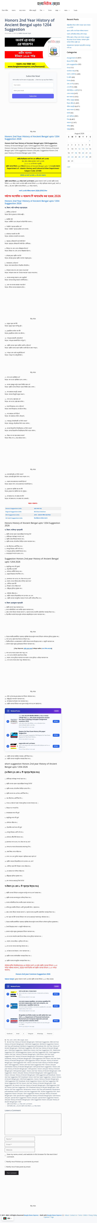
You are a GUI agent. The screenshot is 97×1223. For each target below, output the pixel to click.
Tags (52, 1217)
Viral (68, 67)
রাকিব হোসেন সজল (28, 648)
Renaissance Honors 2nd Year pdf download (38, 1089)
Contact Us (73, 1215)
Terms (80, 1215)
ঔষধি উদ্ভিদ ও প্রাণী (72, 90)
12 (79, 149)
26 (79, 157)
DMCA (85, 1215)
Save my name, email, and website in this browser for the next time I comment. (32, 1155)
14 (87, 149)
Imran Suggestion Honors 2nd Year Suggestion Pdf (42, 1081)
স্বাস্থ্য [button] (56, 10)
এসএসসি (69, 87)
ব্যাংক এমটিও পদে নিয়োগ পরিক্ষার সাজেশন (77, 30)
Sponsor (46, 1217)
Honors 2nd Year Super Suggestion (39, 1077)
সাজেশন (13, 10)
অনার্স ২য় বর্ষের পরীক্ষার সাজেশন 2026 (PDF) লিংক (33, 191)
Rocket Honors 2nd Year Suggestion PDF (27, 1091)
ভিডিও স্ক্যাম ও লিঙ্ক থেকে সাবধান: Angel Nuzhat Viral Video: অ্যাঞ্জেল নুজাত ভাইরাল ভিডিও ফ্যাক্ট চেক (78, 39)
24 (72, 157)
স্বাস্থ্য (68, 129)
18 (76, 153)
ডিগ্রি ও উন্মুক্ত (71, 100)
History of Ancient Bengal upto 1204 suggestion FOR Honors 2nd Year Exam (36, 1058)
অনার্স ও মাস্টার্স (13, 1040)
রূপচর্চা (68, 113)
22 (90, 153)
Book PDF (70, 61)
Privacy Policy (93, 1215)
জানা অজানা (70, 97)
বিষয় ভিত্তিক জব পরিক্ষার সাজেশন (40, 518)
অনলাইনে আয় (70, 71)
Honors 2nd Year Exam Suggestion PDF (32, 1065)
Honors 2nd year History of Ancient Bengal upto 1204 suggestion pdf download (30, 1075)
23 (69, 157)
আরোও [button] (65, 10)
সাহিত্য (69, 126)
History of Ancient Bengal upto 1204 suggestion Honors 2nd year (25, 1060)
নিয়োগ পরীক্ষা (5, 10)
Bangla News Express (31, 1215)
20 (83, 153)
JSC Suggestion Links (15, 518)
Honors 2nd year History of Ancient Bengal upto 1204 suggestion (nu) (35, 1073)
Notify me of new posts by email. (18, 1167)
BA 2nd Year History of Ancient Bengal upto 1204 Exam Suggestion (28, 1042)
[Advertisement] (33, 117)
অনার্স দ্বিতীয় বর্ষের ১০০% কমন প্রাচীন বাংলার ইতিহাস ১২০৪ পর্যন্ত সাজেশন (23, 1106)
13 (83, 149)
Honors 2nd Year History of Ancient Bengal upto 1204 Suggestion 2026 (32, 137)
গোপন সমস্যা (70, 93)
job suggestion (72, 64)
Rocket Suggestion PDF (48, 1091)
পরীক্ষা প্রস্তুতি (32, 10)
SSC (6, 518)
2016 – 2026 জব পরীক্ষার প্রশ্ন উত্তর (42, 515)
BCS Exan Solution (40, 512)
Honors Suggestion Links (13, 508)
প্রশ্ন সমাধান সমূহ (38, 508)
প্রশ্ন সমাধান (22, 10)
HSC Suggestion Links (12, 515)
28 (87, 157)
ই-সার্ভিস (69, 77)
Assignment (71, 58)
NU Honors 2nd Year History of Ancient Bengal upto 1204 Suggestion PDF (36, 1085)
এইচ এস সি (70, 84)
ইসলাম (50, 10)
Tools (75, 10)
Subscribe (33, 96)
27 (83, 157)
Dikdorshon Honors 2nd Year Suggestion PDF (37, 1050)
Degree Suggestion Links (13, 512)
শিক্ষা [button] (41, 10)
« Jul (68, 167)
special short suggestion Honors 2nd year (24, 1098)
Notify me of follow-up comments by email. (22, 1161)
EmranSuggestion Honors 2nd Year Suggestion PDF (32, 1052)
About (67, 1215)
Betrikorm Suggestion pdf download (31, 1046)
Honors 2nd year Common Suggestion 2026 (33, 974)
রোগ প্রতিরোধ (70, 116)
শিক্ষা (8, 1040)
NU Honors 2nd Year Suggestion (15, 1087)
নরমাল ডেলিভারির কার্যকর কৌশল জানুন (77, 34)
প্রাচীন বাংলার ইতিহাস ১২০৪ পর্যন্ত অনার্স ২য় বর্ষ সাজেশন (19, 1104)
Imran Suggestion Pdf (11, 1083)
